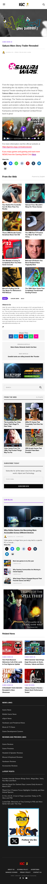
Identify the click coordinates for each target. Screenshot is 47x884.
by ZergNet (39, 397)
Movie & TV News (8, 727)
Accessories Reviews (9, 766)
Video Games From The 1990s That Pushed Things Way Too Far (13, 450)
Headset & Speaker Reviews (12, 753)
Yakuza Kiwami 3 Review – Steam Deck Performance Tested (34, 690)
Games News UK (7, 42)
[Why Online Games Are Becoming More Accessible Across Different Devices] (23, 516)
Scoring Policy (22, 869)
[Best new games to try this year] (7, 563)
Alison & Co (9, 52)
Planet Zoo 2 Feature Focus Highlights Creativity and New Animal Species (23, 791)
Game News (6, 710)
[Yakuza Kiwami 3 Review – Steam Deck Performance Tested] (35, 676)
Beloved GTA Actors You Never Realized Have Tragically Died (34, 263)
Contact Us (37, 872)
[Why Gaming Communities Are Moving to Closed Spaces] (7, 572)
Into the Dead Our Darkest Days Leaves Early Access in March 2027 (22, 785)
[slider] (14, 138)
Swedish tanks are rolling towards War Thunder (23, 356)
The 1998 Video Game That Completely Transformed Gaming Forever (34, 290)
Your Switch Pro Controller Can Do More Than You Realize (11, 207)
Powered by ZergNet (38, 176)
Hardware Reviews (9, 761)
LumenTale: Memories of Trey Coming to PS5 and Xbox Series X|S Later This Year (22, 803)
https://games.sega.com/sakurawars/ (17, 147)
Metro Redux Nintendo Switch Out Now (24, 347)
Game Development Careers (12, 731)
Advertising (35, 869)
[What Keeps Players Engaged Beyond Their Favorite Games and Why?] (7, 581)
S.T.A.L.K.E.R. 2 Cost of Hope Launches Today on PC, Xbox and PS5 (21, 797)
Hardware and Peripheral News (13, 723)
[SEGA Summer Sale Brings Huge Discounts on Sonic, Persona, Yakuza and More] (35, 648)
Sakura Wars (15, 298)
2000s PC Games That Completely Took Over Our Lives (34, 424)
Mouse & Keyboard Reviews (12, 757)
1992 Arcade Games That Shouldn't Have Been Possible (33, 450)
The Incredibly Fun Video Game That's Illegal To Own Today (12, 424)
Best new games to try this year (23, 561)
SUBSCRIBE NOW (23, 486)
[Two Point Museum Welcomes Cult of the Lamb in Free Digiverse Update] (12, 648)
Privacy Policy (25, 872)
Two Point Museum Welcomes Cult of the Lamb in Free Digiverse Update (12, 662)
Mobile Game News (9, 714)
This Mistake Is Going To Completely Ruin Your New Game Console (11, 263)
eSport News (7, 718)
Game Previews (8, 748)
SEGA (22, 298)
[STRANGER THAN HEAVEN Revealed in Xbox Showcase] (12, 676)
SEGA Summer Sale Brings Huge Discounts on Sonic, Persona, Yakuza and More (34, 662)
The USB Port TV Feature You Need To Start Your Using (34, 235)
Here (34, 154)
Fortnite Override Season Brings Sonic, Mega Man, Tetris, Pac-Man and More (23, 780)
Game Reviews (29, 685)
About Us (11, 869)
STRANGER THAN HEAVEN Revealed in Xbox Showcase (12, 690)
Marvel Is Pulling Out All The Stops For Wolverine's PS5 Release (11, 290)
